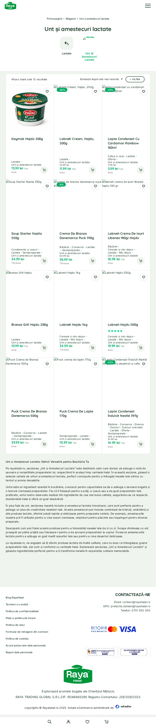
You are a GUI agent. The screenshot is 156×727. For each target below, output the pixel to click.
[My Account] (68, 722)
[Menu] (148, 5)
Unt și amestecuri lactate (26, 164)
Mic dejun (125, 252)
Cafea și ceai (116, 156)
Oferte (112, 159)
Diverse (139, 424)
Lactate (15, 161)
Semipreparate (31, 252)
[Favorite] (87, 722)
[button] (44, 170)
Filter (136, 79)
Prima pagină (54, 18)
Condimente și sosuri (24, 249)
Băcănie (64, 247)
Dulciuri (114, 427)
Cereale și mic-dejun (120, 249)
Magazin (71, 18)
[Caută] (50, 722)
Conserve (78, 247)
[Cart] (106, 722)
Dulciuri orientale (132, 427)
